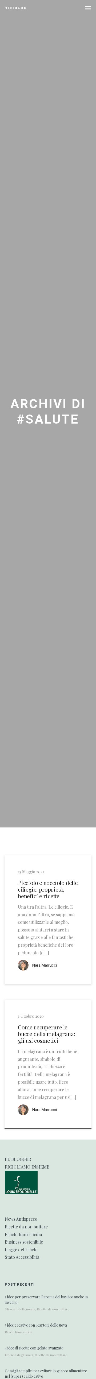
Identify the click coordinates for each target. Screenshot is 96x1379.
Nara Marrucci (44, 965)
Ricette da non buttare (26, 1226)
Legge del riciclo (21, 1249)
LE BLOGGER (18, 1159)
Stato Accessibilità (22, 1257)
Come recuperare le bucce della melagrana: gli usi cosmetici (46, 1034)
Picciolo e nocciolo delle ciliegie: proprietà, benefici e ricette (48, 889)
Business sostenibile (24, 1242)
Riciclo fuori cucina (23, 1234)
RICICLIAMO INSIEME (27, 1167)
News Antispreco (21, 1219)
